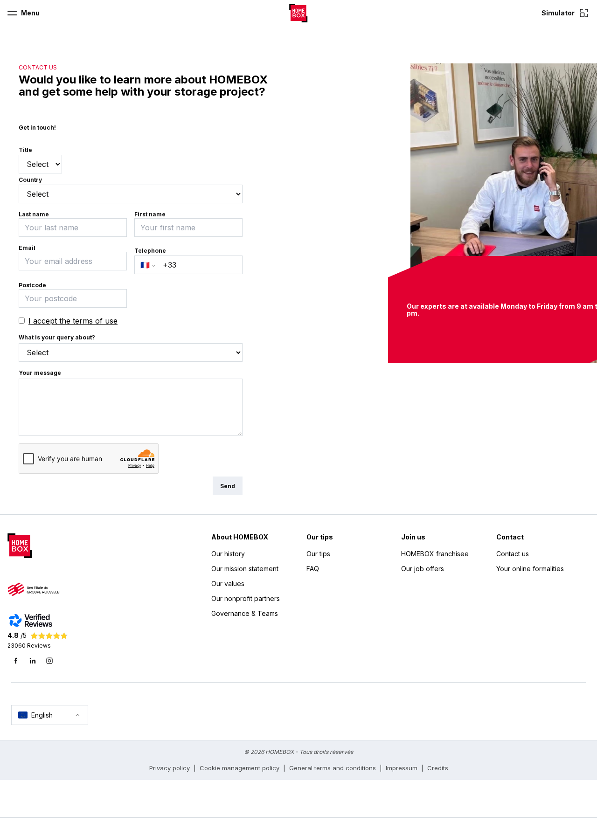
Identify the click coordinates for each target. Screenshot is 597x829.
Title (25, 149)
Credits (437, 768)
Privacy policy (169, 768)
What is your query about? (57, 337)
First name (150, 214)
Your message (40, 372)
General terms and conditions (332, 768)
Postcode (32, 285)
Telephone (150, 250)
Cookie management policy (239, 768)
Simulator (558, 13)
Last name (34, 214)
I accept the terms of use (73, 320)
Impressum (401, 768)
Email (27, 247)
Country (30, 179)
